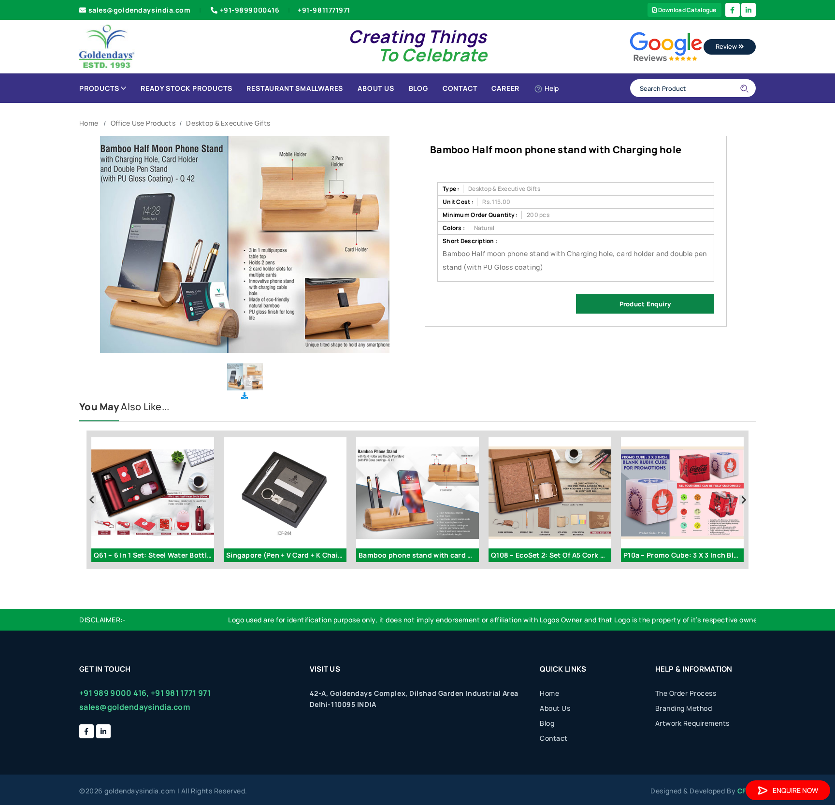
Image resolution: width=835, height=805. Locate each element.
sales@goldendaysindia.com (139, 9)
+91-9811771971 (324, 9)
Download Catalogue (686, 10)
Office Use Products (143, 123)
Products (99, 88)
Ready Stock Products (186, 88)
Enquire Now (795, 790)
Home (88, 123)
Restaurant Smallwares (294, 88)
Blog (418, 88)
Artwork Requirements (692, 723)
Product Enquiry (645, 304)
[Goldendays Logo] (107, 45)
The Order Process (686, 693)
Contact (460, 88)
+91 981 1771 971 (181, 693)
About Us (376, 88)
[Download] (244, 395)
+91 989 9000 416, (114, 693)
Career (505, 88)
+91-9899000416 (250, 9)
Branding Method (683, 708)
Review (727, 46)
